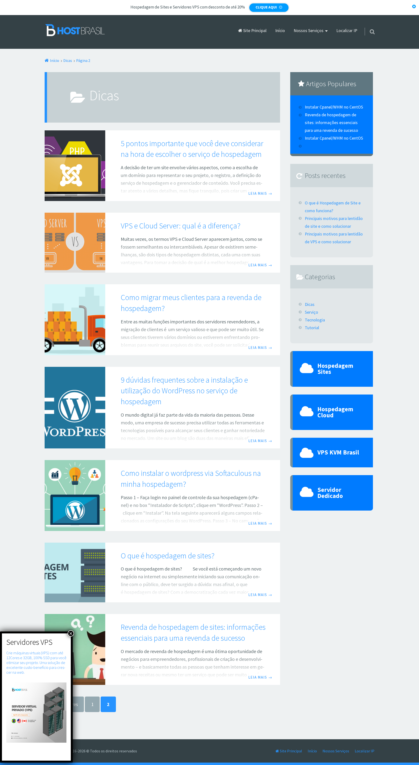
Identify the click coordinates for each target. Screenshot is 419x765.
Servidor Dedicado (330, 493)
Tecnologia (315, 320)
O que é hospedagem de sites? (168, 556)
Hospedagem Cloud (335, 412)
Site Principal (254, 30)
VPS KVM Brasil (338, 452)
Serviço (311, 312)
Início (280, 30)
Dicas (309, 304)
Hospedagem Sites (335, 368)
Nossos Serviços (308, 30)
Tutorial (312, 327)
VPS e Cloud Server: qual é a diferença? (181, 226)
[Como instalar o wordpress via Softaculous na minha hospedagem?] (75, 495)
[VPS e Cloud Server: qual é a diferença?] (75, 243)
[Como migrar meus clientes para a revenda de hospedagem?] (75, 319)
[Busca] (368, 25)
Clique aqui (266, 7)
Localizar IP (346, 30)
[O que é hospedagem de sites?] (75, 573)
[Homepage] (75, 30)
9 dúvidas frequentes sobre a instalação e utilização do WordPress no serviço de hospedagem (184, 391)
